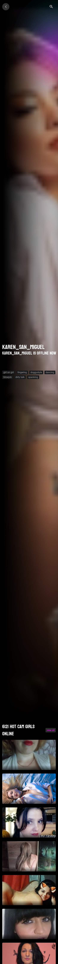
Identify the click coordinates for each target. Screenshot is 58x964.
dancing (50, 372)
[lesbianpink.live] (5, 6)
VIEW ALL (51, 730)
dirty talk (20, 377)
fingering (22, 372)
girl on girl (8, 372)
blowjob (7, 377)
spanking (33, 377)
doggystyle (36, 372)
